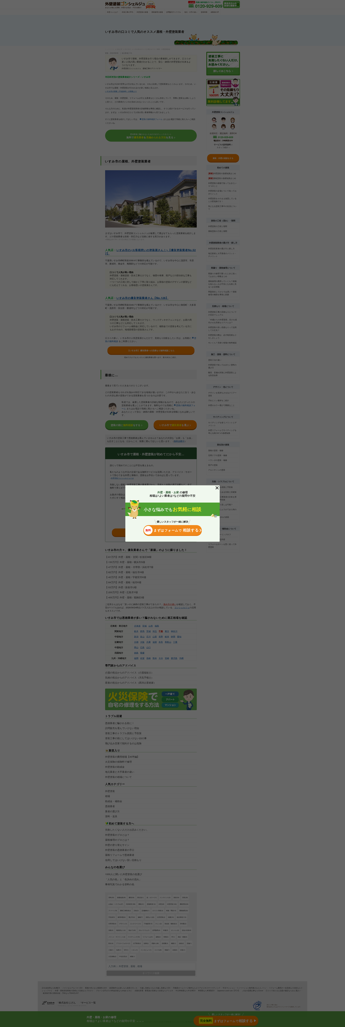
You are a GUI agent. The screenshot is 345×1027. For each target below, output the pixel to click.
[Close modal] (217, 487)
